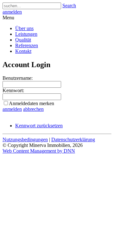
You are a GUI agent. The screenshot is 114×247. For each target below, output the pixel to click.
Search (69, 5)
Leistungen (26, 34)
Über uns (24, 28)
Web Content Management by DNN (39, 151)
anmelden (12, 12)
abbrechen (33, 109)
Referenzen (26, 45)
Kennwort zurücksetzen (39, 125)
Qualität (23, 39)
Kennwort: (13, 90)
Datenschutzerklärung (73, 139)
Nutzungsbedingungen (25, 139)
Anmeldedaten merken (31, 103)
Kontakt (23, 51)
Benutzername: (18, 78)
